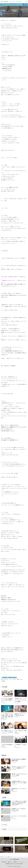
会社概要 (15, 862)
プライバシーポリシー (21, 862)
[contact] (17, 859)
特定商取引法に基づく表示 (11, 863)
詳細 (24, 4)
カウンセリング (5, 679)
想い (21, 679)
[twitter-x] (11, 859)
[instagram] (13, 859)
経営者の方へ (4, 862)
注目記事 (3, 681)
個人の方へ (10, 862)
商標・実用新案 (19, 863)
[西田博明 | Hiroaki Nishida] (11, 1)
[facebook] (10, 859)
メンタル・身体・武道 (12, 677)
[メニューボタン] (26, 1)
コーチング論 (5, 677)
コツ (10, 679)
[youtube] (14, 859)
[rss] (16, 859)
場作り (18, 679)
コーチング (14, 679)
